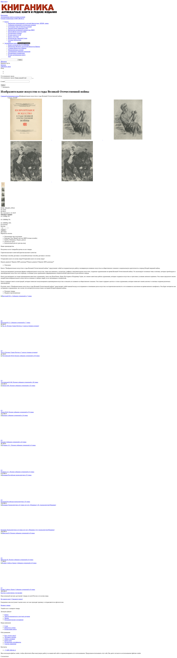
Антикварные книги (12, 96)
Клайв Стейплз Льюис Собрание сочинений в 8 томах (18, 589)
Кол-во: (3, 226)
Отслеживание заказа (7, 78)
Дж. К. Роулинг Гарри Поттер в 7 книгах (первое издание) (19, 352)
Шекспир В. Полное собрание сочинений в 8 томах (17, 559)
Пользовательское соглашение (13, 620)
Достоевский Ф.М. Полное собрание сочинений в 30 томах (19, 382)
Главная (3, 96)
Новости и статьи (9, 627)
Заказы (6, 618)
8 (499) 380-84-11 (12, 18)
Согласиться (4, 656)
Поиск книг (8, 640)
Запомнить (6, 87)
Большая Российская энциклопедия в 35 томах (15, 501)
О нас (6, 626)
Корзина (3, 65)
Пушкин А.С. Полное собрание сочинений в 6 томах (17, 472)
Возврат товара (5, 605)
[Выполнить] (32, 78)
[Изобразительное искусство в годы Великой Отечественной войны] (26, 139)
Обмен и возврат (9, 639)
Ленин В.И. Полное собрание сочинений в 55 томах (17, 412)
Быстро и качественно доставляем (11, 593)
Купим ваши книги (10, 629)
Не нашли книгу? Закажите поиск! (12, 599)
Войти (6, 615)
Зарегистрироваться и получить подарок (17, 616)
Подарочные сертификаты (12, 642)
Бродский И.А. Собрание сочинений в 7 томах (15, 322)
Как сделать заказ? (10, 635)
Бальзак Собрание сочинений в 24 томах (13, 442)
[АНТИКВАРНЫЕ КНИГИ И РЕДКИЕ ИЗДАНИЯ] (29, 13)
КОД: (2, 208)
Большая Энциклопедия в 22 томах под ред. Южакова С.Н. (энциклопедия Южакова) (27, 530)
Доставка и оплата (10, 637)
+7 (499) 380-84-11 (10, 650)
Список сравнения (10, 644)
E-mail (3, 81)
